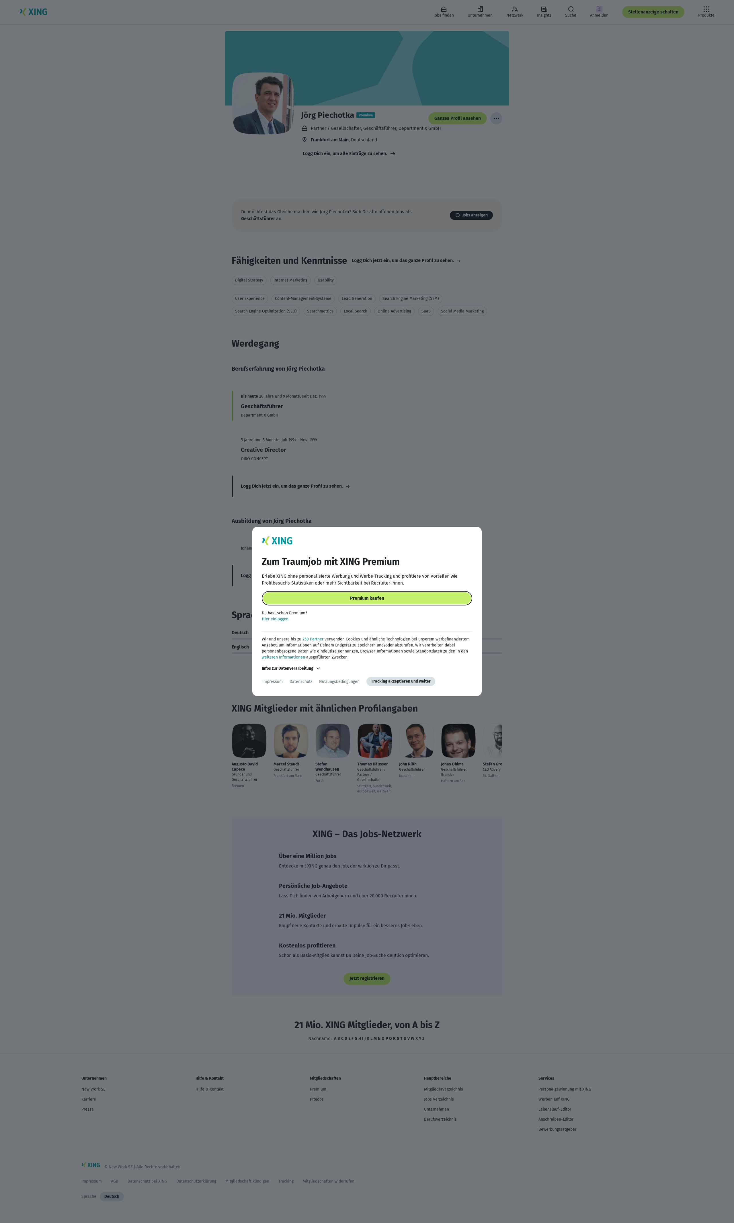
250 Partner (312, 639)
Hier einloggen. (275, 619)
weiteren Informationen (283, 657)
